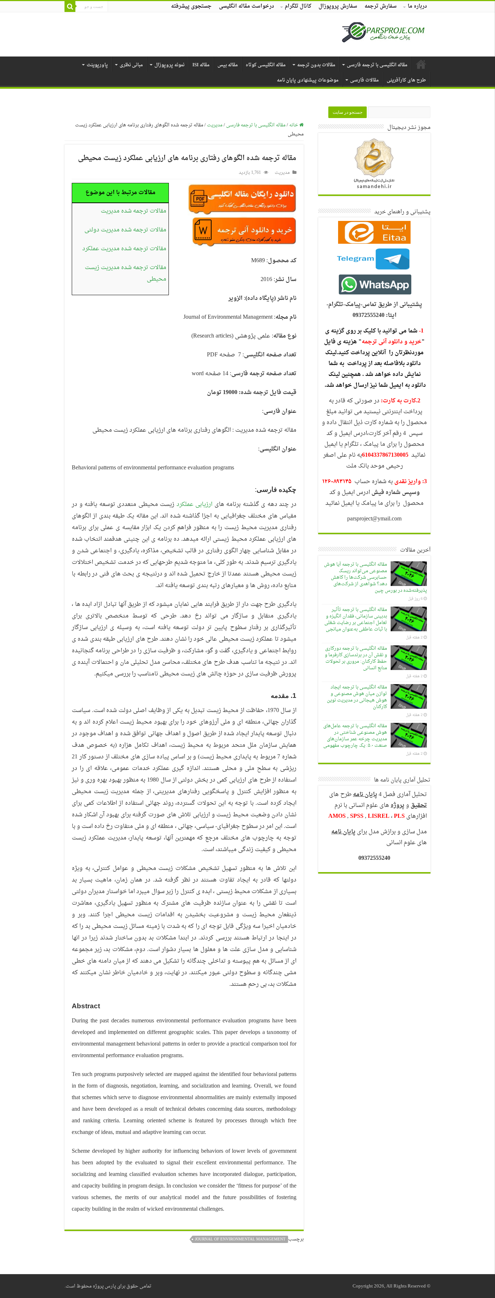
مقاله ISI (200, 65)
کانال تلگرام (298, 6)
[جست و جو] (70, 6)
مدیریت (214, 125)
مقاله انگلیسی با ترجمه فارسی (377, 65)
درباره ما (417, 6)
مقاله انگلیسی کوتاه (266, 65)
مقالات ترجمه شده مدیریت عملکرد (124, 248)
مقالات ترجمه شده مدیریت (133, 211)
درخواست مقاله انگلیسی (246, 6)
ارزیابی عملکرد (194, 504)
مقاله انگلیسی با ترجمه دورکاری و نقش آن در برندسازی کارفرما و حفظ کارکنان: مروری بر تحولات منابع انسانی (356, 658)
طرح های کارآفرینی (406, 80)
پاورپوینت (97, 65)
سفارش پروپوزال (338, 6)
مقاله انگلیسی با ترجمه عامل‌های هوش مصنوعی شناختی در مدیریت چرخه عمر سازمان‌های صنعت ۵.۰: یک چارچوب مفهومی (355, 735)
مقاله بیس (227, 65)
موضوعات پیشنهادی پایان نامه (307, 80)
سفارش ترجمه (381, 6)
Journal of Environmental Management (240, 1239)
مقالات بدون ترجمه (316, 65)
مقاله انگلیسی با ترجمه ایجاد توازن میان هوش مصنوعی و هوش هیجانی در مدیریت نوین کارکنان (357, 697)
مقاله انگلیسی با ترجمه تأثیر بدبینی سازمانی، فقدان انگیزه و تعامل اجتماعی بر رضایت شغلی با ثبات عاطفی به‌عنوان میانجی (355, 619)
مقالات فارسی (364, 80)
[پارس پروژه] (383, 34)
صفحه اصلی (421, 64)
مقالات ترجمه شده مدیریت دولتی (125, 230)
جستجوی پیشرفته (191, 6)
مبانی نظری (131, 65)
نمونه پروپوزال (169, 65)
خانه (294, 125)
